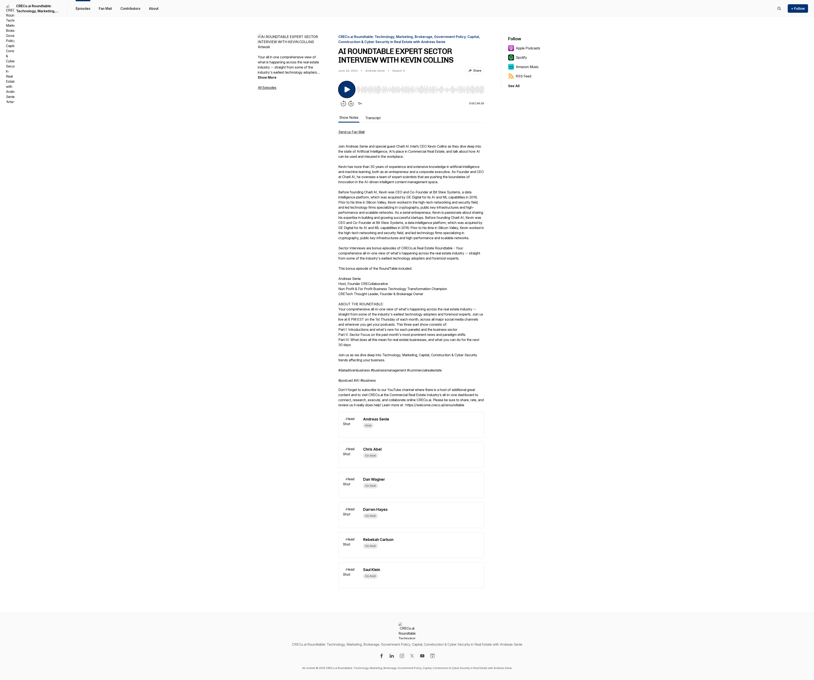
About (154, 8)
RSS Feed (523, 76)
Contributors (130, 8)
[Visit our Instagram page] (402, 656)
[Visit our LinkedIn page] (392, 656)
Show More (267, 77)
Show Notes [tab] (348, 117)
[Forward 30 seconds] (351, 103)
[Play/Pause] (346, 89)
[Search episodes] (779, 8)
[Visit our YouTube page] (422, 656)
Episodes (83, 8)
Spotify (521, 57)
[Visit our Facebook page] (381, 656)
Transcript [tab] (373, 118)
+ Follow (798, 8)
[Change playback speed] (360, 103)
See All (514, 86)
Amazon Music (527, 67)
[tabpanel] (411, 270)
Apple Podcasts (528, 48)
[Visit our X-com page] (412, 656)
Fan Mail (105, 8)
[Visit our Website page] (432, 656)
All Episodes (267, 87)
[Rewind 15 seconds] (343, 103)
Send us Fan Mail (351, 132)
